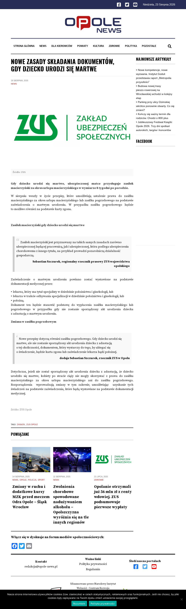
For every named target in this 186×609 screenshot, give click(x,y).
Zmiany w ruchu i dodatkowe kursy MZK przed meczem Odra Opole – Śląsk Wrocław (31, 497)
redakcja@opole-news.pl (41, 566)
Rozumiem (79, 603)
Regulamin (93, 569)
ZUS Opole (32, 424)
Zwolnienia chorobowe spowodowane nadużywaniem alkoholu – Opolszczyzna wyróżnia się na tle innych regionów (71, 504)
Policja (32, 480)
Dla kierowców (61, 46)
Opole (23, 480)
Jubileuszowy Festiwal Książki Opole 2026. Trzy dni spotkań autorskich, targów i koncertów (154, 126)
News (42, 46)
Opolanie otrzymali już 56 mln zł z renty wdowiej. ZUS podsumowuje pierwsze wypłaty (113, 497)
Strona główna (24, 46)
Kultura (98, 46)
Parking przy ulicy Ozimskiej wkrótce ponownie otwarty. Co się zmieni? (155, 106)
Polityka (131, 46)
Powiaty (82, 46)
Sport (41, 480)
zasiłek (21, 424)
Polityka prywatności (93, 564)
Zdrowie (114, 46)
